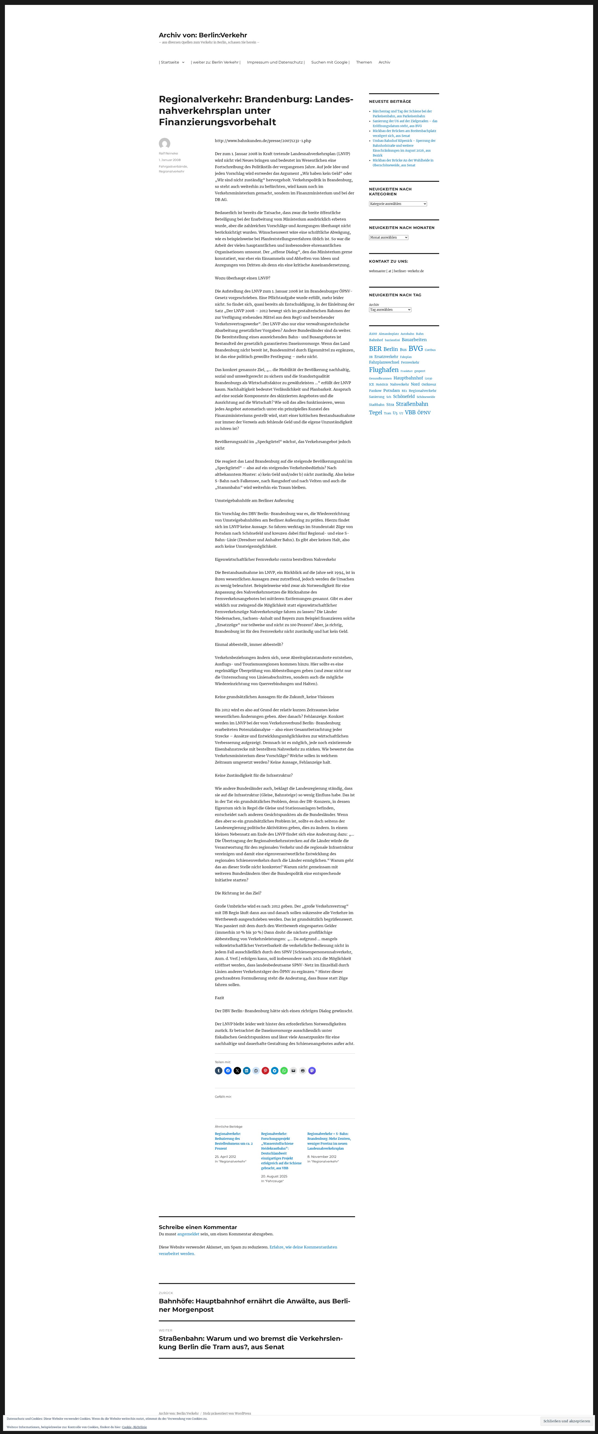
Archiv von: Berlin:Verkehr (203, 35)
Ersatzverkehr (386, 357)
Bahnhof (376, 340)
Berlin (391, 349)
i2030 (428, 378)
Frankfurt (407, 371)
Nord (415, 384)
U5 (395, 413)
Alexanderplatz (389, 334)
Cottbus (430, 350)
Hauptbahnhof (408, 378)
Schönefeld (404, 396)
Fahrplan (406, 357)
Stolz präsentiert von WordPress (227, 1414)
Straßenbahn (412, 404)
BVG (416, 348)
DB (371, 357)
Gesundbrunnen (380, 378)
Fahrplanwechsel (384, 362)
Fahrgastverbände (173, 166)
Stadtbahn (376, 405)
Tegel (375, 413)
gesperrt (419, 371)
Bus (403, 349)
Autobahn (407, 334)
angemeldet (188, 1234)
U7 (401, 413)
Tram (387, 413)
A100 (373, 334)
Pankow (375, 391)
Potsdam (391, 390)
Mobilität (382, 384)
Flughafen (384, 370)
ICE (371, 384)
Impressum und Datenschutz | (276, 62)
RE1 (404, 391)
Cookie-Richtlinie (134, 1427)
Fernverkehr (410, 362)
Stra (390, 404)
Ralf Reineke (168, 153)
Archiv (374, 305)
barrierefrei (392, 340)
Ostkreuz (429, 384)
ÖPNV (424, 412)
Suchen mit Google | (330, 62)
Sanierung (376, 397)
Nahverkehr (399, 384)
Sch (388, 397)
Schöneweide (426, 397)
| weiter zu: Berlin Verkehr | (216, 62)
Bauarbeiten (414, 339)
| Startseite (169, 62)
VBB (410, 412)
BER (375, 349)
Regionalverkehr (171, 171)
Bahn (420, 334)
